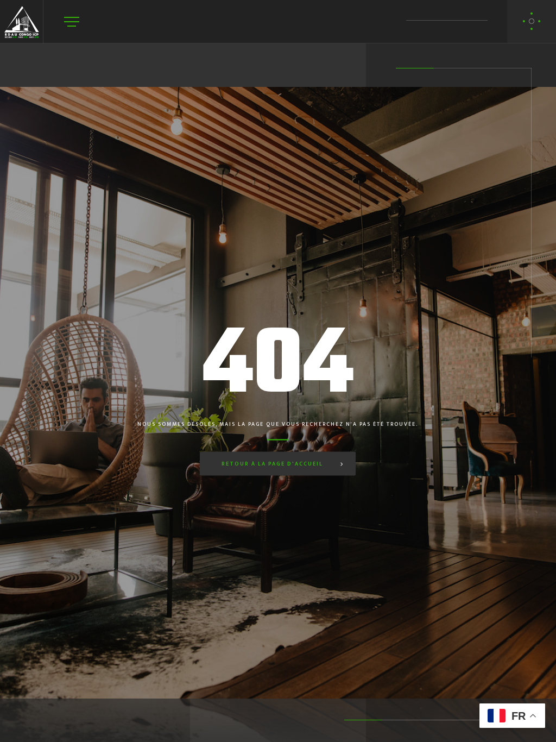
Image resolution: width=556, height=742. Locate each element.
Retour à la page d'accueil (272, 464)
